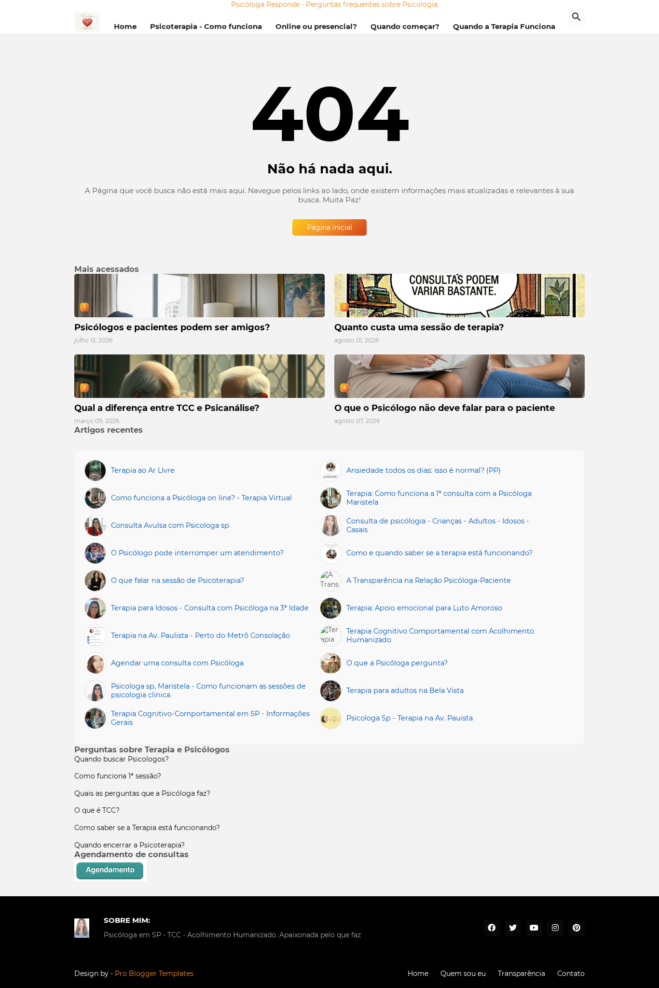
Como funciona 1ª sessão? (117, 776)
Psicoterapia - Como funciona (206, 26)
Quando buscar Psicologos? (121, 759)
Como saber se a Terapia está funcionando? (147, 827)
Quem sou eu (463, 973)
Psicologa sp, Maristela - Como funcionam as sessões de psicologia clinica (208, 691)
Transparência (521, 973)
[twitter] (513, 928)
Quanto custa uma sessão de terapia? (419, 327)
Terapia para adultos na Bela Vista (405, 690)
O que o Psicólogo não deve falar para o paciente (444, 408)
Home (125, 26)
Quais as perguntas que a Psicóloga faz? (142, 793)
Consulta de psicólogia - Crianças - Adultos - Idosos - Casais (437, 526)
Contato (571, 973)
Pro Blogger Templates (154, 973)
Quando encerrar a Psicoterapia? (129, 845)
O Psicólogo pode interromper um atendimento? (197, 553)
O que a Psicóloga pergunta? (397, 663)
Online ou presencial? (316, 26)
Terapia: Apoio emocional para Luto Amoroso (424, 608)
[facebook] (491, 928)
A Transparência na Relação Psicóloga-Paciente (428, 580)
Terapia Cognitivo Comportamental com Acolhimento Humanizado (440, 636)
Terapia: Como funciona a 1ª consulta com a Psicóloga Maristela (439, 498)
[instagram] (555, 928)
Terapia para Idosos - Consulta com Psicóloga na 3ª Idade (210, 608)
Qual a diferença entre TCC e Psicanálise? (167, 408)
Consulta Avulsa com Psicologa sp (170, 525)
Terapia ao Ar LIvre (143, 470)
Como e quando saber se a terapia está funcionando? (439, 553)
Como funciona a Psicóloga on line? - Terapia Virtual (201, 498)
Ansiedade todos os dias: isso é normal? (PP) (423, 470)
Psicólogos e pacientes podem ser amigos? (172, 327)
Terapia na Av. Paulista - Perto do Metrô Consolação (200, 635)
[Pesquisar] (576, 17)
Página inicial (329, 227)
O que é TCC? (97, 810)
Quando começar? (405, 26)
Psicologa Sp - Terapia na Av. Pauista (409, 718)
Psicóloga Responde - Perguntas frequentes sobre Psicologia (334, 4)
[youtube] (534, 928)
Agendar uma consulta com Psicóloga (177, 663)
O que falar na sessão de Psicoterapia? (177, 580)
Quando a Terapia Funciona (504, 26)
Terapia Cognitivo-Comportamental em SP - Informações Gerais (210, 718)
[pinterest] (576, 928)
